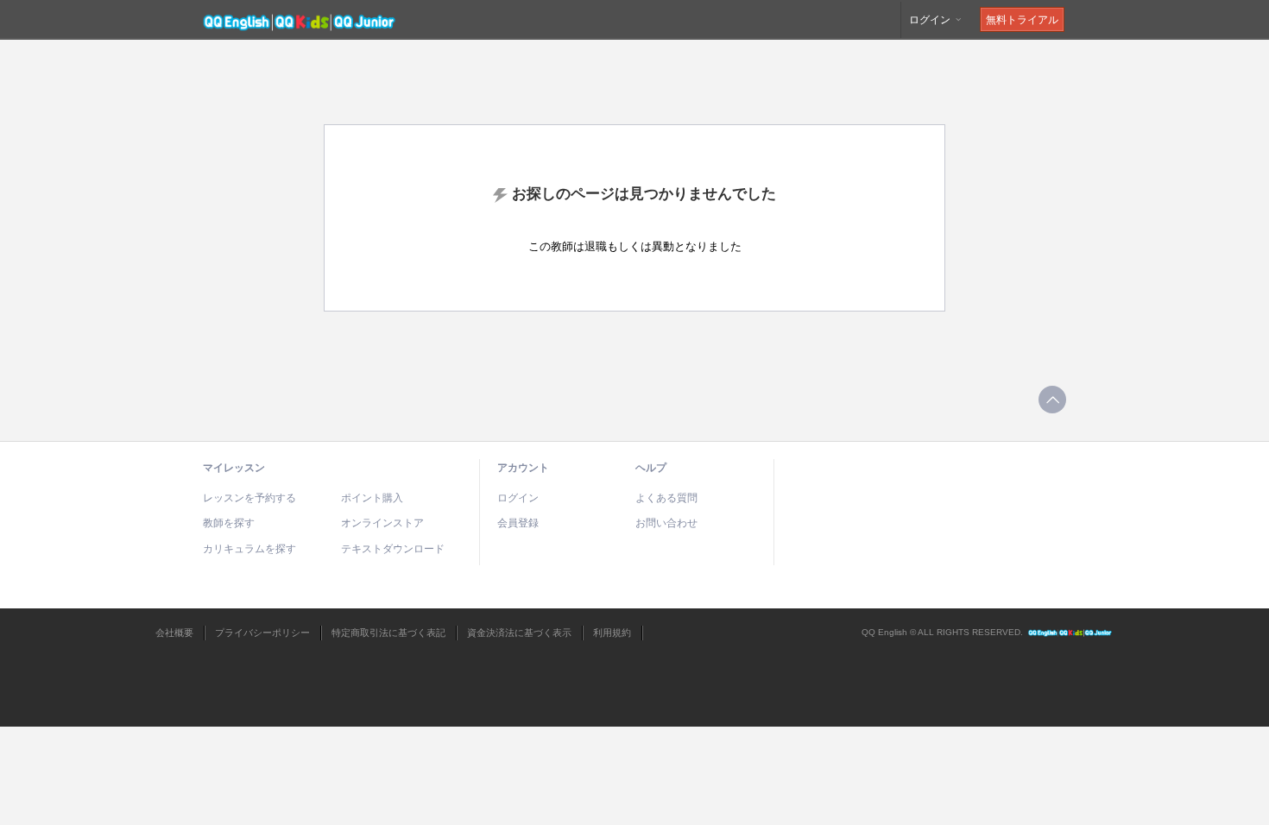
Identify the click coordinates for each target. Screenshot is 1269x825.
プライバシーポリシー (262, 632)
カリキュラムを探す (249, 549)
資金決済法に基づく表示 (519, 632)
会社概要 (174, 632)
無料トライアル (1022, 20)
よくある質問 (666, 498)
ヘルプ (650, 468)
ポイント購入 (372, 498)
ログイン (931, 20)
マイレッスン (234, 468)
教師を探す (229, 523)
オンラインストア (382, 523)
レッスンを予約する (249, 498)
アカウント (523, 468)
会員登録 (518, 523)
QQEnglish (1070, 632)
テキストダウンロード (393, 549)
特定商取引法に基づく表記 (388, 632)
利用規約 (612, 632)
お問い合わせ (666, 523)
